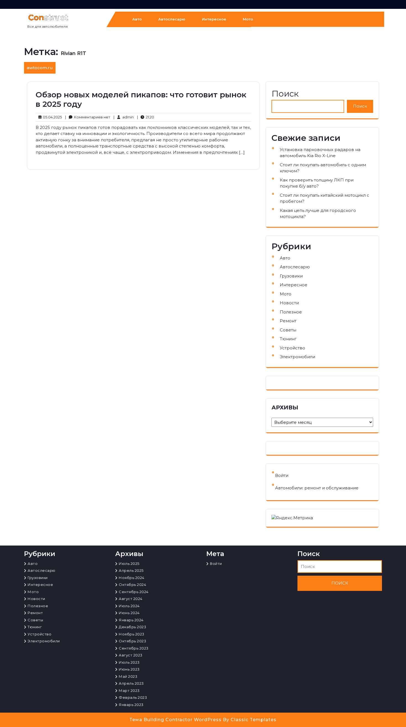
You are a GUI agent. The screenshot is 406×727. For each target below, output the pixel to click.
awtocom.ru (40, 67)
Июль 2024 (129, 606)
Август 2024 (131, 598)
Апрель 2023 (131, 683)
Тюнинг (288, 338)
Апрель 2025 (131, 570)
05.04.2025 (51, 117)
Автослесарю (171, 19)
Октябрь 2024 (132, 584)
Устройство (292, 347)
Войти (281, 475)
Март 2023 (129, 690)
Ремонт (288, 320)
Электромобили (297, 356)
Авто (137, 19)
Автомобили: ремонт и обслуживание (316, 487)
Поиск (285, 94)
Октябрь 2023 (132, 641)
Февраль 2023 (133, 697)
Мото (248, 19)
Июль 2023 (129, 662)
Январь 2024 (131, 620)
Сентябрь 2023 (134, 648)
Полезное (291, 312)
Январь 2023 (131, 704)
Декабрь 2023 (132, 627)
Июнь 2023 (129, 669)
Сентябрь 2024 (134, 592)
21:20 (145, 117)
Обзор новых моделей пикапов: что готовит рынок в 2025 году (141, 99)
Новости (289, 302)
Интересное (214, 19)
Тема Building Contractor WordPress (176, 719)
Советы (288, 330)
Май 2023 (128, 676)
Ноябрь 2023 (131, 634)
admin (124, 117)
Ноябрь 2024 (131, 577)
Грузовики (291, 276)
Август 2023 (131, 655)
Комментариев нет (87, 117)
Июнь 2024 (129, 613)
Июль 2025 (129, 563)
